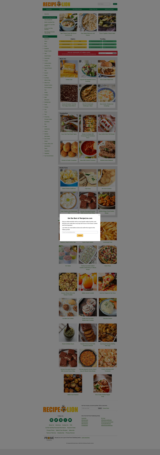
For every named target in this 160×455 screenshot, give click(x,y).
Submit (80, 236)
